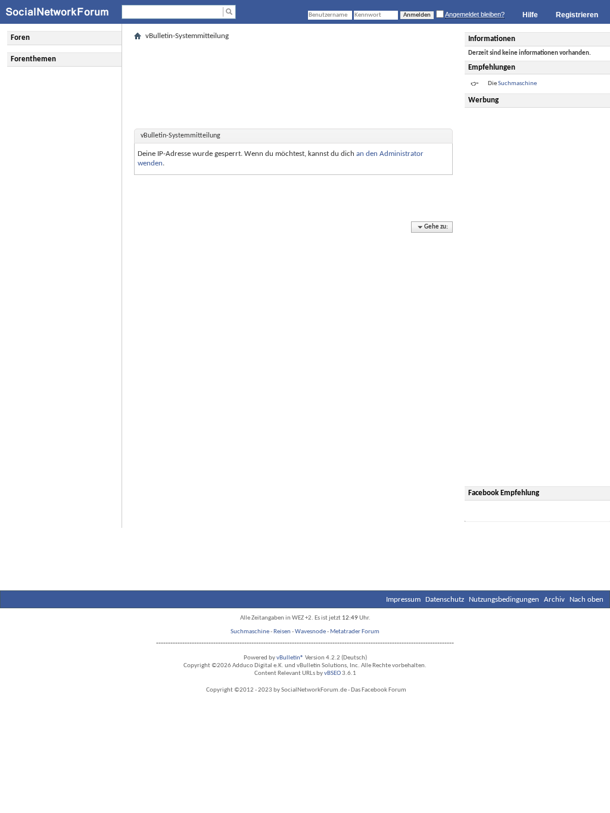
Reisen (282, 631)
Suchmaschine (250, 631)
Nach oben (586, 600)
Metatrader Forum (354, 631)
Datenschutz (444, 600)
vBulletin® (290, 658)
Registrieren (577, 15)
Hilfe (530, 15)
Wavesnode (310, 631)
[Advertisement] (539, 297)
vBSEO (332, 673)
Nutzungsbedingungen (504, 600)
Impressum (403, 600)
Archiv (554, 600)
